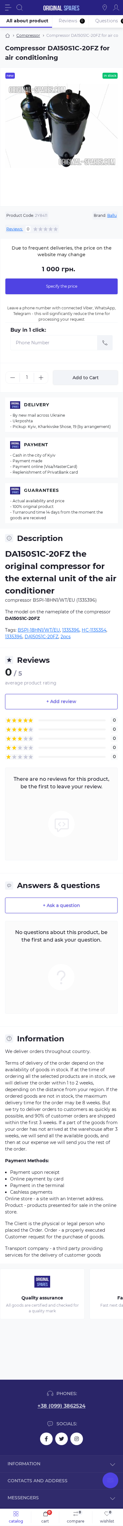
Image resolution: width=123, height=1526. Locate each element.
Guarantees (41, 490)
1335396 (70, 630)
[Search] (19, 7)
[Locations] (105, 7)
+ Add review (61, 701)
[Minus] (13, 377)
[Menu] (8, 7)
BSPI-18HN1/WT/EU (39, 630)
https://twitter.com (61, 1439)
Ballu (112, 215)
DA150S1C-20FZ (41, 636)
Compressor (28, 35)
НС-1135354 (94, 630)
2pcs (66, 636)
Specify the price (61, 286)
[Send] (105, 342)
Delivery (36, 405)
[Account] (116, 7)
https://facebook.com (46, 1439)
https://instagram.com (76, 1439)
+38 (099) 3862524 (61, 1406)
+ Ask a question (61, 905)
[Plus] (41, 377)
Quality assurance (42, 1298)
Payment (36, 445)
